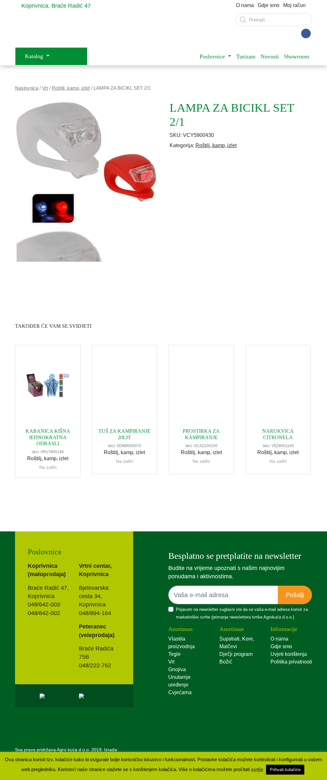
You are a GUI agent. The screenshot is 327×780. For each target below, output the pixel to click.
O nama (245, 5)
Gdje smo (268, 5)
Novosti (270, 56)
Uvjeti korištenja (288, 654)
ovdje (257, 769)
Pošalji (295, 594)
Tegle (174, 654)
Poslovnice (213, 56)
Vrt (45, 88)
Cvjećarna (180, 692)
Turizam (245, 56)
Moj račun (294, 5)
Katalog (35, 56)
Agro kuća (66, 29)
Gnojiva (177, 669)
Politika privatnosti (291, 661)
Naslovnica (26, 88)
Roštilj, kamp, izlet (71, 88)
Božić (225, 661)
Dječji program (236, 654)
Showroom (296, 56)
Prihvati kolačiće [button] (285, 769)
